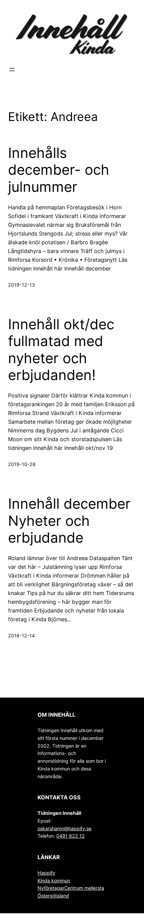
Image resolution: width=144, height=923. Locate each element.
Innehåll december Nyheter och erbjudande (69, 520)
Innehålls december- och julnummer (58, 169)
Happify (46, 873)
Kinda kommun (54, 880)
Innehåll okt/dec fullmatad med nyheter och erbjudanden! (61, 349)
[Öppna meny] (12, 70)
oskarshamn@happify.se (64, 828)
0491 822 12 (70, 836)
